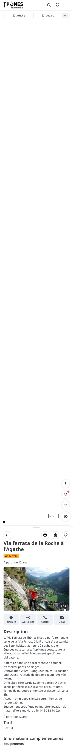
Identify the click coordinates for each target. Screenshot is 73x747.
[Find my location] (65, 516)
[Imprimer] (45, 535)
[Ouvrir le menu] (65, 5)
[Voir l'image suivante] (63, 591)
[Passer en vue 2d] (65, 505)
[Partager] (55, 535)
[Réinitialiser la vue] (65, 484)
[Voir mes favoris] (57, 5)
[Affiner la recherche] (65, 15)
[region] (36, 270)
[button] (36, 15)
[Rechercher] (48, 5)
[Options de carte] (65, 494)
